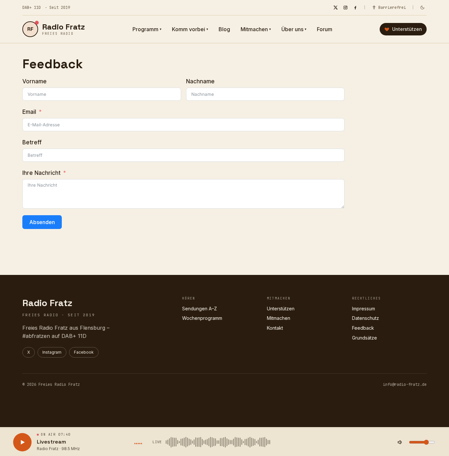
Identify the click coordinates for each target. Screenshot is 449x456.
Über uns (293, 29)
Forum (324, 29)
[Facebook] (355, 7)
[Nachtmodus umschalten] (422, 7)
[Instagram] (345, 7)
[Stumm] (400, 442)
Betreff (32, 142)
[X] (335, 7)
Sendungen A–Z (199, 308)
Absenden (42, 222)
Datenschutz (365, 318)
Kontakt (275, 328)
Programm (146, 29)
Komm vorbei (190, 29)
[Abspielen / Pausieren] (22, 442)
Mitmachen (256, 29)
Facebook (84, 352)
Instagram (51, 352)
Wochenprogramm (202, 318)
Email (29, 112)
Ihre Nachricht (41, 173)
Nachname (200, 81)
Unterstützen (281, 308)
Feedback (363, 328)
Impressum (363, 308)
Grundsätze (364, 338)
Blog (224, 29)
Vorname (34, 81)
